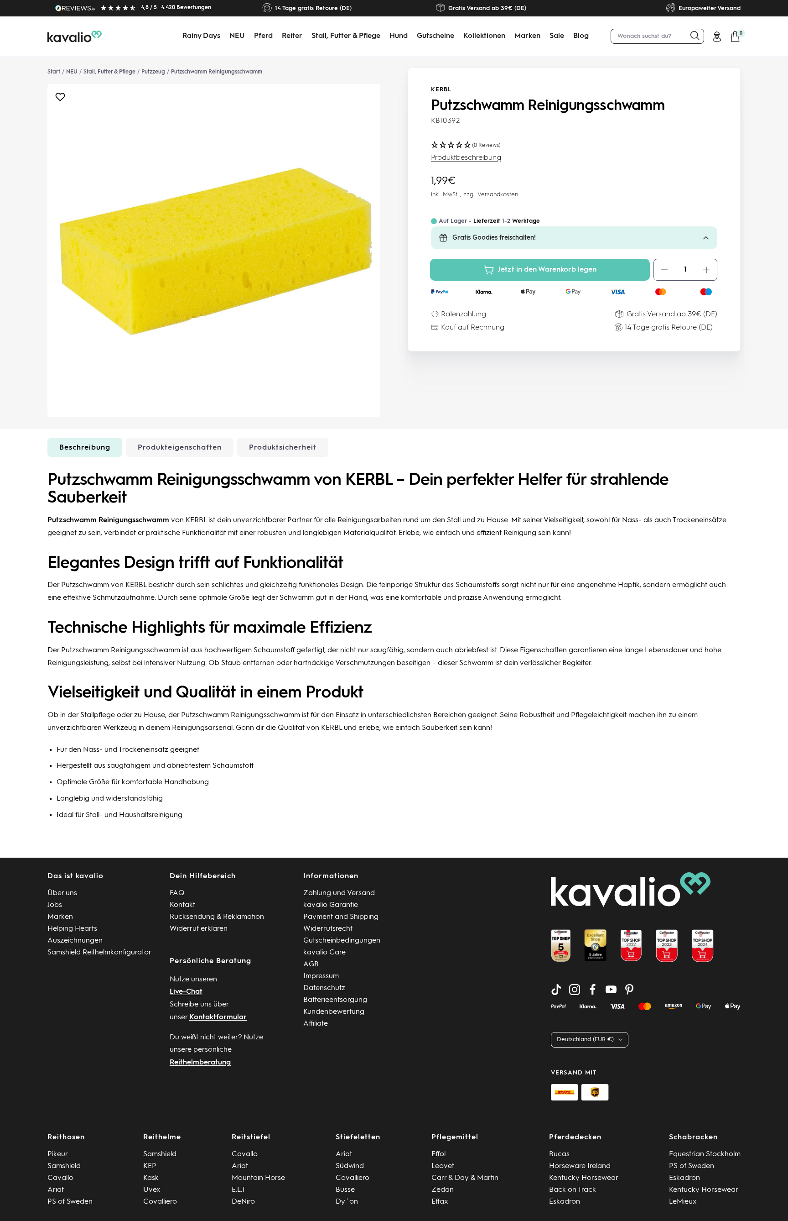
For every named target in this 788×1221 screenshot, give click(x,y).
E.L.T (239, 1190)
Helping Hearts (72, 929)
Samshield (64, 1166)
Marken (527, 36)
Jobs (54, 905)
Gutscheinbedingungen (341, 940)
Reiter (292, 36)
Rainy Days (201, 36)
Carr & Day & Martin (464, 1178)
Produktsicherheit (282, 447)
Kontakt (182, 905)
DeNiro (243, 1201)
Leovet (442, 1166)
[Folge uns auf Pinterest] (629, 989)
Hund (398, 36)
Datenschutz (324, 988)
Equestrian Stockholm (705, 1154)
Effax (439, 1201)
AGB (311, 964)
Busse (345, 1190)
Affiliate (315, 1023)
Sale (557, 36)
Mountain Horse (258, 1178)
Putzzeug (153, 72)
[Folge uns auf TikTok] (556, 989)
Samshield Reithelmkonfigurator (99, 952)
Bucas (559, 1154)
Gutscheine (435, 36)
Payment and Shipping (340, 917)
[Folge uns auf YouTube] (611, 989)
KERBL (441, 90)
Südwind (350, 1166)
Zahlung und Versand (339, 893)
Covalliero (160, 1201)
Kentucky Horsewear (583, 1178)
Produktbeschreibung (466, 158)
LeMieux (683, 1201)
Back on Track (572, 1190)
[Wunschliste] (60, 99)
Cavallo (60, 1178)
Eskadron (564, 1201)
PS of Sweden (70, 1201)
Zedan (442, 1190)
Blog (581, 36)
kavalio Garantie (330, 905)
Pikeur (57, 1154)
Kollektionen (484, 36)
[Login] (716, 36)
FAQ (177, 893)
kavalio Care (324, 952)
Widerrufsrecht (328, 929)
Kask (151, 1178)
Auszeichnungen (75, 940)
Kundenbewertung (333, 1012)
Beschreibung (84, 447)
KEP (149, 1166)
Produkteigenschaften (180, 447)
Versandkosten (497, 195)
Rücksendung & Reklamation (217, 917)
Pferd (263, 36)
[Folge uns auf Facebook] (592, 989)
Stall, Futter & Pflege (345, 36)
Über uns (62, 893)
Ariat (55, 1190)
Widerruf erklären (199, 929)
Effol (438, 1154)
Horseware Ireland (580, 1166)
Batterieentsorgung (335, 1000)
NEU (237, 36)
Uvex (152, 1190)
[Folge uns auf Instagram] (574, 989)
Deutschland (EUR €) (585, 1040)
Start (53, 72)
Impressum (321, 976)
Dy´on (347, 1201)
